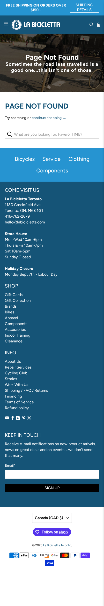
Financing (13, 396)
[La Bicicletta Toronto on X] (29, 418)
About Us (13, 361)
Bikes (9, 312)
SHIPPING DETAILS (84, 7)
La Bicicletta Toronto (57, 545)
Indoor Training (17, 335)
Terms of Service (19, 402)
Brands (10, 306)
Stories (11, 379)
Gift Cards (13, 294)
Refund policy (17, 408)
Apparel (11, 318)
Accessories (15, 329)
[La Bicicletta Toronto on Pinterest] (24, 418)
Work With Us (16, 384)
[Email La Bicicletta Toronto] (7, 418)
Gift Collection (18, 300)
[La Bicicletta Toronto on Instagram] (18, 418)
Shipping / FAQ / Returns (26, 390)
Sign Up (52, 488)
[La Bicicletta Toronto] (49, 25)
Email (10, 465)
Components (16, 323)
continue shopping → (49, 118)
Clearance (13, 341)
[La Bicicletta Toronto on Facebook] (12, 418)
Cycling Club (16, 373)
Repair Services (18, 367)
